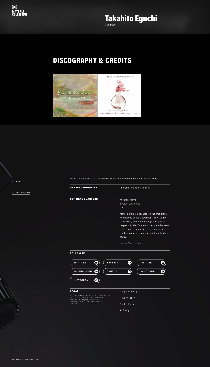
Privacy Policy (127, 298)
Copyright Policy (128, 292)
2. (21, 193)
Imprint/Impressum (130, 243)
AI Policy (124, 310)
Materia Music (108, 179)
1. (16, 182)
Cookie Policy (127, 304)
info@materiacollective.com (135, 188)
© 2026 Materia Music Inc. (26, 360)
